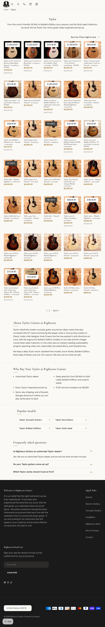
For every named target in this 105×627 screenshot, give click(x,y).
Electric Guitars (93, 504)
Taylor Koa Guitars (64, 420)
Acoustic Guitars (93, 510)
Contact (89, 537)
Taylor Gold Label (63, 428)
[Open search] (12, 4)
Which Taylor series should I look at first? (33, 471)
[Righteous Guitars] (6, 4)
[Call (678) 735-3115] (24, 4)
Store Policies (92, 530)
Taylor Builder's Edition (30, 428)
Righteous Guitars (16, 616)
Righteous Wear (93, 524)
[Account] (18, 4)
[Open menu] (36, 4)
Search (89, 497)
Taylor (13, 10)
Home (6, 10)
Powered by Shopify (32, 616)
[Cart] (30, 4)
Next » (56, 310)
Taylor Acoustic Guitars (30, 420)
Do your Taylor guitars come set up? (31, 464)
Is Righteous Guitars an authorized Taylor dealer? (37, 451)
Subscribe (12, 573)
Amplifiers (90, 517)
